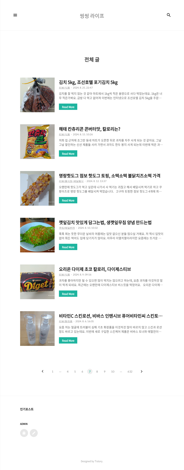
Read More (68, 107)
